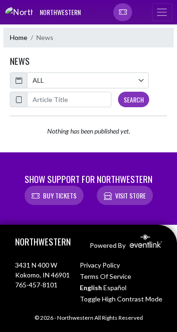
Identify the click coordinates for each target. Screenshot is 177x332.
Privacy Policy (100, 265)
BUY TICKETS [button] (59, 195)
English (91, 288)
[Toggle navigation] (162, 12)
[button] (122, 12)
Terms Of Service (105, 276)
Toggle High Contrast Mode (121, 299)
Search (134, 99)
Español (114, 288)
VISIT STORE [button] (130, 195)
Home (18, 37)
